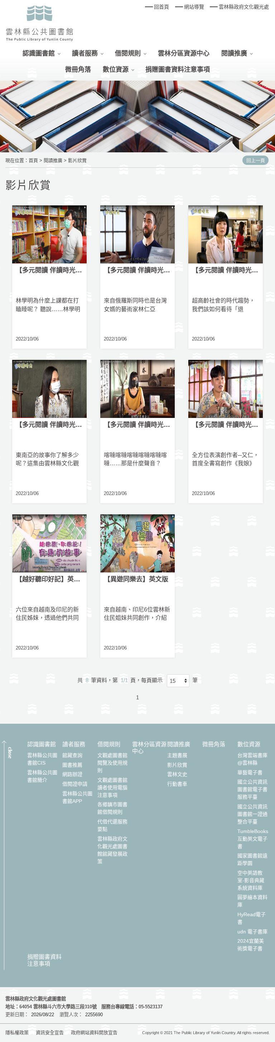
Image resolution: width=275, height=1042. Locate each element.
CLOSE (10, 752)
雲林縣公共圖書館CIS (42, 759)
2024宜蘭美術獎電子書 (250, 944)
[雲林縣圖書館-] (39, 23)
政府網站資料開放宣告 (94, 1032)
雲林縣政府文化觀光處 (244, 7)
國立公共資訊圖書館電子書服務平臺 (252, 789)
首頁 (33, 160)
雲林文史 (177, 774)
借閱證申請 (74, 784)
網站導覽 (194, 7)
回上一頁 (255, 160)
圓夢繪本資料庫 (252, 901)
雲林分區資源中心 (183, 53)
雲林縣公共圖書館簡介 (42, 776)
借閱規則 (128, 53)
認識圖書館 (39, 53)
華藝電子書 (249, 772)
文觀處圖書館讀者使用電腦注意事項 (112, 787)
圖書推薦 (72, 765)
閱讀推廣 (234, 53)
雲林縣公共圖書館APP (77, 797)
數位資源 (116, 69)
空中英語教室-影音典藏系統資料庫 (250, 880)
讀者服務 (85, 53)
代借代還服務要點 (112, 825)
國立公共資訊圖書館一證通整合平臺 (252, 814)
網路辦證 (72, 774)
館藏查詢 (72, 755)
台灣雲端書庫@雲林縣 (252, 759)
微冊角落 (78, 69)
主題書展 (177, 755)
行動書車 (177, 784)
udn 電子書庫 (252, 931)
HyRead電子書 (251, 918)
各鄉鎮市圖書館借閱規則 (112, 808)
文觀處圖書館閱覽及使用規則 (112, 762)
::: (4, 993)
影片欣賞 (77, 160)
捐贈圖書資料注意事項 (177, 69)
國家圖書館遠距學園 (252, 859)
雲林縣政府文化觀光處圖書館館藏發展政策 (112, 850)
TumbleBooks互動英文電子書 (252, 838)
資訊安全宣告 (50, 1032)
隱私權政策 (17, 1032)
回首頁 (161, 7)
